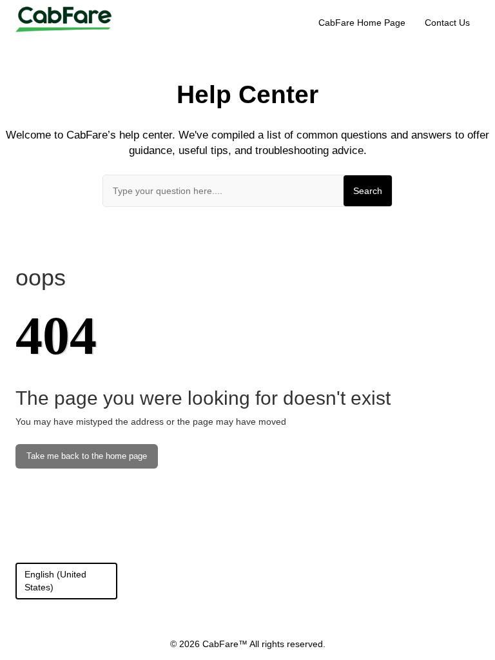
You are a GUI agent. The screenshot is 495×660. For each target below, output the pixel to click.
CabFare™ (225, 644)
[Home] (63, 19)
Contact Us (447, 22)
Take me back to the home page (86, 456)
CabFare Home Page (361, 22)
